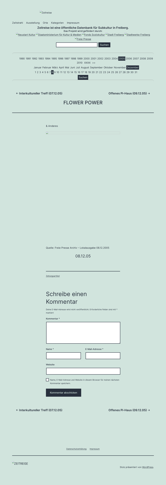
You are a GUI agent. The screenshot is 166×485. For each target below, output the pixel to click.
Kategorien (57, 22)
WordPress (147, 467)
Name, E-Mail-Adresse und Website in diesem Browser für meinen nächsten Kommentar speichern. (84, 381)
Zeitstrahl (17, 22)
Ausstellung (33, 22)
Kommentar (53, 318)
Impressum (73, 22)
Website (50, 364)
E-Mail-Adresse (94, 349)
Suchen (83, 77)
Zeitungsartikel (53, 276)
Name (50, 349)
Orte (45, 22)
